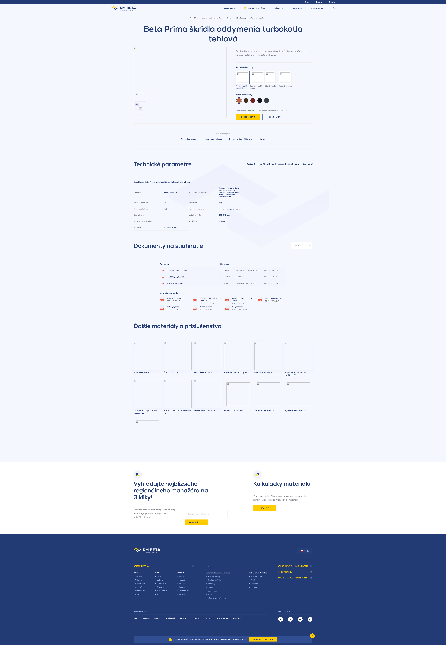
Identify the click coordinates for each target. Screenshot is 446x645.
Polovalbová (140, 583)
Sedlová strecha (225, 188)
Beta (229, 18)
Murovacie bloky (214, 576)
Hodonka (180, 573)
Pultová (138, 594)
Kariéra (209, 618)
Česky (306, 551)
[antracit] (266, 100)
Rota (157, 573)
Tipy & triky (197, 618)
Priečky (253, 580)
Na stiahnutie (170, 618)
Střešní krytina (141, 566)
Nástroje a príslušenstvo (217, 598)
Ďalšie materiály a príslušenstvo (240, 139)
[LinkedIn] (310, 619)
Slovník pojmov (222, 618)
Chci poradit (274, 117)
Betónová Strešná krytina (212, 18)
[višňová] (253, 100)
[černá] (260, 100)
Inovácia (146, 618)
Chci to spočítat (248, 117)
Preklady (211, 587)
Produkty (193, 18)
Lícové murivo (213, 591)
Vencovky (211, 584)
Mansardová (140, 591)
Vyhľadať (193, 522)
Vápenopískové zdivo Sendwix (218, 573)
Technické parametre (188, 139)
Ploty (210, 594)
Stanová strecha (232, 192)
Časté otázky (238, 618)
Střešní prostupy (170, 192)
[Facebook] (280, 619)
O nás (136, 618)
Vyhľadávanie (334, 8)
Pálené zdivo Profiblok (258, 573)
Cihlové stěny (285, 572)
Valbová (138, 580)
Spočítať (265, 508)
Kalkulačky (263, 639)
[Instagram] (290, 619)
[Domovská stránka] (183, 18)
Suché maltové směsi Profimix (292, 578)
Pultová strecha (225, 196)
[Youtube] (300, 619)
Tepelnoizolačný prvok (216, 580)
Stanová (138, 587)
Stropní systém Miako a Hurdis (293, 566)
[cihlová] (239, 100)
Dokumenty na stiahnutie (212, 139)
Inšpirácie (184, 618)
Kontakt (262, 139)
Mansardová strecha (227, 194)
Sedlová (138, 576)
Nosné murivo (256, 576)
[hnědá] (246, 100)
